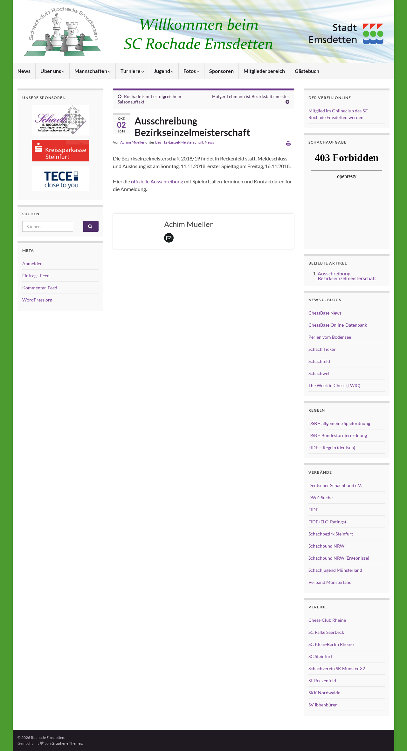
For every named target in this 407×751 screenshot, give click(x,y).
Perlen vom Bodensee (329, 337)
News (24, 71)
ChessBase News (324, 312)
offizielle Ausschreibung (157, 181)
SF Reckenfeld (322, 680)
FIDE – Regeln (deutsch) (331, 447)
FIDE (313, 509)
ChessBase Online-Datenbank (337, 325)
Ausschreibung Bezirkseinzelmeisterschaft (347, 275)
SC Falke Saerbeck (326, 632)
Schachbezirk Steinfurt (330, 533)
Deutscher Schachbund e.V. (335, 485)
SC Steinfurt (320, 656)
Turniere (131, 71)
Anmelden (32, 263)
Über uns (51, 71)
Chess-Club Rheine (327, 620)
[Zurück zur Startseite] (203, 31)
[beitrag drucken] (288, 143)
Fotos (190, 71)
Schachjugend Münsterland (335, 570)
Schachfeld (319, 361)
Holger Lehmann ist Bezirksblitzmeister (250, 96)
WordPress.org (37, 299)
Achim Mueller (132, 142)
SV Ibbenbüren (323, 704)
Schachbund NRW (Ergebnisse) (338, 558)
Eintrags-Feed (36, 275)
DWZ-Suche (320, 497)
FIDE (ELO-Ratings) (327, 521)
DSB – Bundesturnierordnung (337, 435)
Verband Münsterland (330, 582)
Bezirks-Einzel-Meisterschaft (179, 142)
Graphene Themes (67, 743)
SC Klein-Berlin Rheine (331, 644)
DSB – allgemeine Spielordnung (339, 423)
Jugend (162, 71)
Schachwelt (319, 373)
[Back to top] (393, 737)
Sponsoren (221, 71)
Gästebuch (307, 71)
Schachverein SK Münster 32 (336, 668)
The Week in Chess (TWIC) (334, 385)
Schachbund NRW (326, 546)
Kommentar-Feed (39, 287)
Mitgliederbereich (264, 71)
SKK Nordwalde (324, 692)
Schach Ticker (322, 349)
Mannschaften (91, 71)
